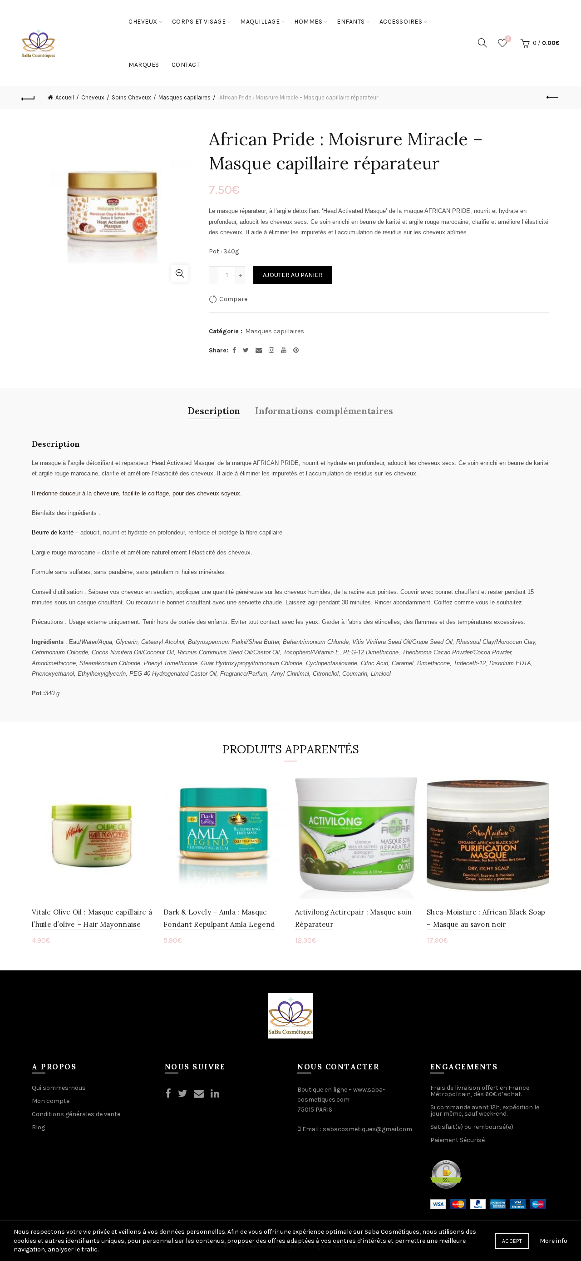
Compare (233, 299)
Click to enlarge (179, 273)
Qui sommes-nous (59, 1088)
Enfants (351, 21)
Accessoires (401, 21)
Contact (186, 65)
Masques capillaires (184, 97)
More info (553, 1241)
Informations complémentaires (324, 410)
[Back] (28, 98)
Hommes (308, 21)
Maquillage (260, 21)
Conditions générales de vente (76, 1114)
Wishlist (508, 38)
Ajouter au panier (293, 275)
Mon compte (50, 1101)
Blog (38, 1127)
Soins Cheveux (131, 97)
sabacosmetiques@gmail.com (367, 1129)
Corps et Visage (199, 21)
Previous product (553, 98)
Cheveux (143, 21)
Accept (512, 1241)
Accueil (64, 97)
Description (214, 410)
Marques (143, 65)
